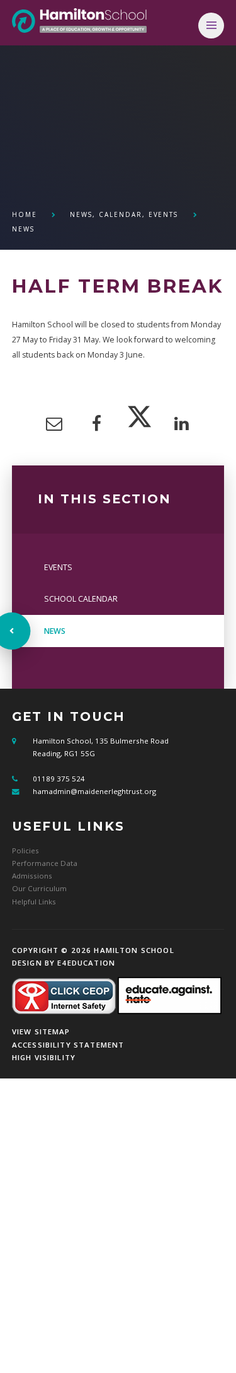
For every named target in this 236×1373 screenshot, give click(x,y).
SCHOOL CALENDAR (81, 598)
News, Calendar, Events (124, 214)
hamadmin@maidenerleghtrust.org (94, 791)
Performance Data (44, 863)
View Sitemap (41, 1031)
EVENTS (58, 567)
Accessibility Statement (68, 1044)
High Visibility (44, 1057)
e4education (86, 962)
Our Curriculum (39, 888)
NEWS (23, 229)
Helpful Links (34, 901)
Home (24, 214)
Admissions (32, 875)
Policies (25, 850)
